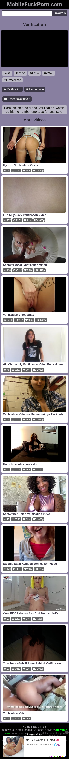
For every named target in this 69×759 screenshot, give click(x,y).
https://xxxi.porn (12, 729)
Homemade (36, 89)
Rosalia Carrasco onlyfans (39, 729)
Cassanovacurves (18, 98)
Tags (36, 726)
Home (26, 726)
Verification (13, 89)
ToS (44, 726)
